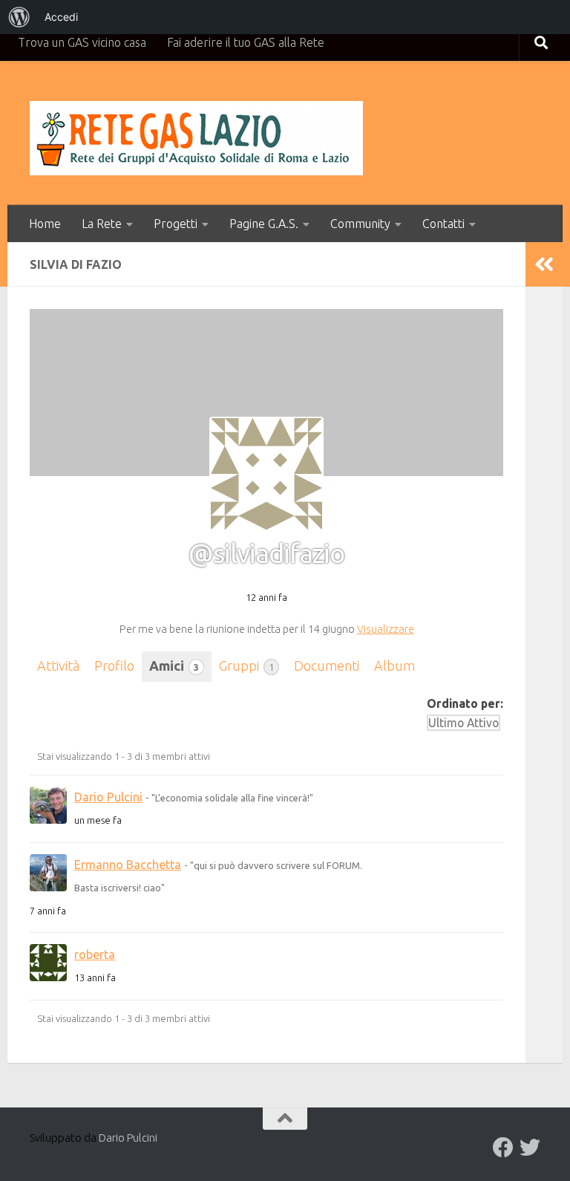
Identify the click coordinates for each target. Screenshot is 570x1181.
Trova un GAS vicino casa (82, 42)
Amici (174, 665)
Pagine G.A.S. (263, 223)
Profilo (114, 665)
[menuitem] (19, 17)
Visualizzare (385, 629)
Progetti (175, 223)
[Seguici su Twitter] (530, 1147)
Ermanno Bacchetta (127, 864)
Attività (58, 665)
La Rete (102, 223)
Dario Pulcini (108, 797)
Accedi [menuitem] (61, 16)
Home (45, 223)
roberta (94, 954)
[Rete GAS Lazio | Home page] (196, 138)
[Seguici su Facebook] (503, 1147)
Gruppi (246, 665)
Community (360, 223)
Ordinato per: (465, 703)
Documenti (326, 665)
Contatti (443, 223)
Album (394, 665)
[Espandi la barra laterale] (544, 264)
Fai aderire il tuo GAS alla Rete (245, 42)
